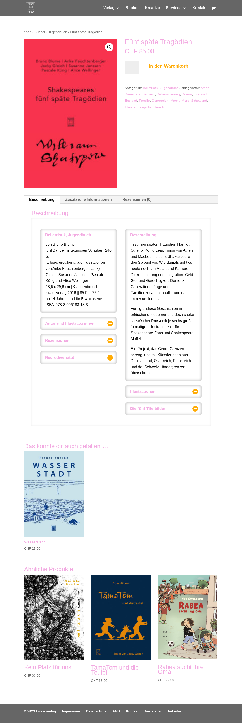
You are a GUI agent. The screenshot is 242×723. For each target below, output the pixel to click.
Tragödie (144, 107)
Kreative (152, 8)
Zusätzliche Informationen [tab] (88, 199)
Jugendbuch (57, 32)
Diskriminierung (168, 94)
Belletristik (150, 88)
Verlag (109, 8)
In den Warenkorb (168, 66)
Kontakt (199, 8)
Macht (175, 100)
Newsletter (153, 711)
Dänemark (132, 94)
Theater (130, 107)
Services (174, 8)
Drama (187, 94)
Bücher (132, 8)
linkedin (174, 711)
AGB (116, 711)
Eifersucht (201, 94)
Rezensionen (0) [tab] (136, 199)
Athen (205, 88)
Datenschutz (96, 711)
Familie (144, 100)
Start (27, 32)
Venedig (159, 107)
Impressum (71, 711)
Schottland (199, 100)
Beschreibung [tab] (42, 199)
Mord (185, 100)
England (131, 100)
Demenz (148, 94)
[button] (109, 47)
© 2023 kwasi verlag (40, 711)
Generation (160, 100)
